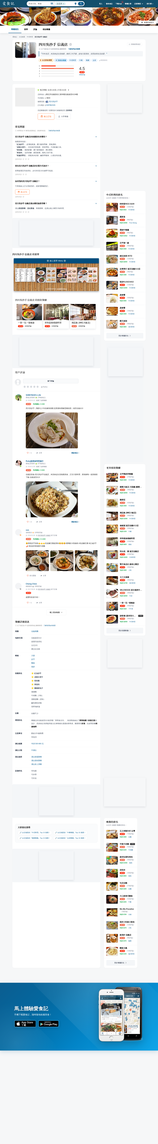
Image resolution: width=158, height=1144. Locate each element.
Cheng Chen (31, 584)
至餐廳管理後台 (62, 289)
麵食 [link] (33, 663)
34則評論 (82, 75)
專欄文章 (128, 4)
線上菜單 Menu (56, 261)
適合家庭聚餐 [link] (36, 757)
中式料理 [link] (72, 60)
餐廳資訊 (15, 29)
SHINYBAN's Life (33, 395)
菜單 (26, 29)
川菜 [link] (33, 656)
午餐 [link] (81, 60)
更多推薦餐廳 (124, 630)
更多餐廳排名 (124, 336)
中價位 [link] (34, 750)
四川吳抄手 (53, 101)
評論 (35, 29)
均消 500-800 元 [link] (37, 744)
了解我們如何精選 (74, 49)
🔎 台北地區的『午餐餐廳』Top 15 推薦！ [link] (70, 832)
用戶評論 (20, 372)
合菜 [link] (94, 60)
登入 (100, 4)
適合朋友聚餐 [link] (36, 760)
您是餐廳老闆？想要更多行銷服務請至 (55, 110)
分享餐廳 (64, 116)
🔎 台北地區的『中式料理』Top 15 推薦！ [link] (35, 832)
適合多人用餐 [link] (36, 764)
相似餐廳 (46, 29)
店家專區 (137, 4)
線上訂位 (47, 116)
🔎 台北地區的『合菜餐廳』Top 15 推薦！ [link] (70, 838)
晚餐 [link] (87, 60)
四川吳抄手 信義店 (53, 44)
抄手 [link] (33, 659)
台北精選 (22, 37)
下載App (119, 4)
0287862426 (50, 105)
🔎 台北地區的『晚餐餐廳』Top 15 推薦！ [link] (35, 838)
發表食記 (109, 4)
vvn (27, 530)
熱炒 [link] (33, 667)
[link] (131, 210)
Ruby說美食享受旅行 (34, 461)
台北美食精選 (47, 60)
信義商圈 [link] (34, 631)
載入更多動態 (55, 612)
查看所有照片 (149, 22)
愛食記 (15, 37)
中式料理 (30, 37)
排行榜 (149, 4)
